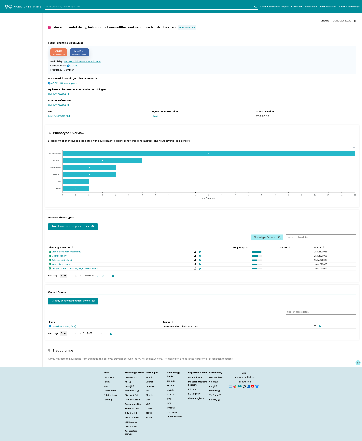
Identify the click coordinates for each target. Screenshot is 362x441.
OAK (169, 398)
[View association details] (199, 251)
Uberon (150, 381)
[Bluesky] (256, 386)
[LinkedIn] (248, 386)
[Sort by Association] (172, 321)
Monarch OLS (195, 377)
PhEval (170, 385)
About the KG (132, 417)
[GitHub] (244, 386)
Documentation (133, 404)
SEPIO (149, 413)
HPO (148, 390)
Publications (110, 395)
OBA (148, 399)
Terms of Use (132, 408)
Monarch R (131, 390)
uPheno (150, 386)
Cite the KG (131, 413)
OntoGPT (172, 407)
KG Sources (131, 422)
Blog (212, 386)
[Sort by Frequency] (246, 247)
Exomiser (171, 381)
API (127, 381)
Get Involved (216, 377)
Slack (212, 381)
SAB (106, 386)
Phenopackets (174, 416)
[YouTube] (252, 386)
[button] (256, 252)
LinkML (170, 390)
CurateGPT (173, 412)
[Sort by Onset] (288, 247)
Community (352, 7)
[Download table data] (112, 275)
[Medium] (240, 386)
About (264, 7)
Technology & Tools (314, 7)
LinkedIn (213, 390)
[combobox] (151, 7)
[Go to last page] (102, 275)
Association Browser (131, 432)
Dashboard (131, 426)
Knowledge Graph (278, 7)
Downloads (131, 377)
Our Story (109, 377)
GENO (149, 408)
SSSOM (170, 394)
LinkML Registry (196, 398)
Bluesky (213, 399)
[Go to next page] (97, 275)
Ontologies (296, 7)
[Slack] (234, 386)
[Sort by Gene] (56, 321)
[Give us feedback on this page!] (358, 362)
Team (107, 381)
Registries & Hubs (335, 7)
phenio (155, 116)
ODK (169, 403)
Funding (108, 399)
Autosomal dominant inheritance (82, 61)
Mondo (149, 377)
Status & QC (131, 395)
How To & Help (132, 399)
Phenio (149, 395)
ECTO (149, 417)
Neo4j (128, 386)
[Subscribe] (230, 386)
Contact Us (110, 390)
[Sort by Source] (323, 247)
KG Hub (192, 389)
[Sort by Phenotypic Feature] (72, 247)
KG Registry (194, 393)
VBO (148, 404)
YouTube (214, 395)
